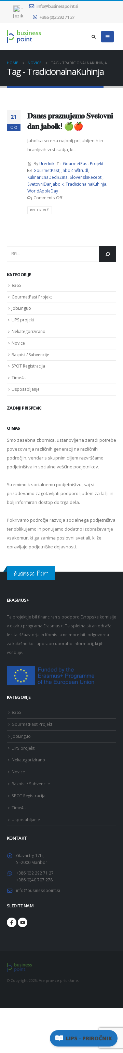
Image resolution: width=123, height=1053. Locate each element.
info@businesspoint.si (57, 6)
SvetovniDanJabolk (45, 184)
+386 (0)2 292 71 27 (56, 17)
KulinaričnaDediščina (47, 177)
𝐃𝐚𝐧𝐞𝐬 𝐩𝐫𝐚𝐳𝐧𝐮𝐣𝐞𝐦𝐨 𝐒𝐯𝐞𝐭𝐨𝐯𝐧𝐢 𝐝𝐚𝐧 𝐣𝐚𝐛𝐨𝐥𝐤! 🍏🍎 (70, 120)
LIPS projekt (23, 320)
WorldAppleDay (42, 191)
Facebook (11, 922)
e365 (16, 285)
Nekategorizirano (28, 331)
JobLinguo (21, 308)
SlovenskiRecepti (86, 177)
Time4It (19, 378)
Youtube (22, 922)
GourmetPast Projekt (83, 163)
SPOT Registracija (28, 366)
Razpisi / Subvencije (30, 355)
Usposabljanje (26, 389)
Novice (18, 343)
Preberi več (39, 210)
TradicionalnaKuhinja (86, 184)
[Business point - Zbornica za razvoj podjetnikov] (24, 36)
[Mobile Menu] (107, 36)
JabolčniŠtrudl (75, 170)
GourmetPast (46, 170)
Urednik (46, 163)
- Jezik (18, 12)
